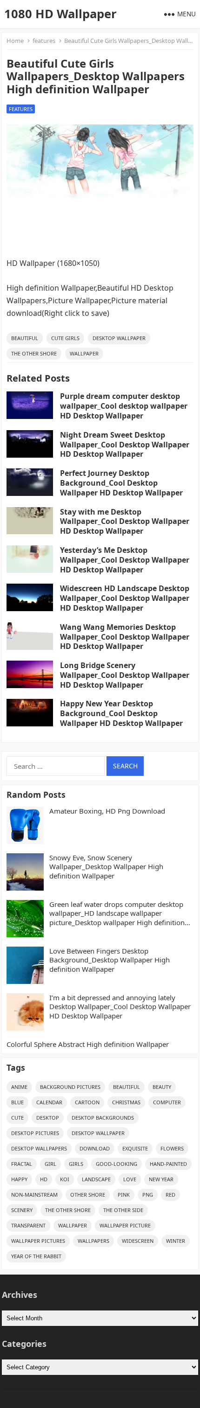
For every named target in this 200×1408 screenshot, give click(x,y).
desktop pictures (35, 1132)
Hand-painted (168, 1163)
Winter (175, 1240)
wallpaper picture (125, 1225)
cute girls (65, 338)
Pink (124, 1194)
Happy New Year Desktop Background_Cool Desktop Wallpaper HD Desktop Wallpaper (121, 713)
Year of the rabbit (36, 1256)
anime (19, 1086)
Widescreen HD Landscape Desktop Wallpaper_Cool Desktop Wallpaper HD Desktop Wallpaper (124, 598)
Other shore (87, 1194)
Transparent (28, 1225)
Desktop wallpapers (39, 1148)
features (44, 40)
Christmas (126, 1102)
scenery (22, 1209)
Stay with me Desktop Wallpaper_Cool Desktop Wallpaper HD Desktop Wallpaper (124, 522)
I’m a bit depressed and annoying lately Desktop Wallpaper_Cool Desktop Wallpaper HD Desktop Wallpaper (120, 1006)
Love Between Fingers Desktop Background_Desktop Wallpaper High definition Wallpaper (109, 960)
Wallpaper (84, 353)
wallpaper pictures (38, 1240)
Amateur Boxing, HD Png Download (107, 811)
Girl (50, 1163)
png (147, 1194)
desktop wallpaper (119, 338)
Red (170, 1194)
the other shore (34, 353)
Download (95, 1148)
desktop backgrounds (103, 1117)
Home (15, 40)
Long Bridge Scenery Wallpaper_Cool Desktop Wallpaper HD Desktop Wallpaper (124, 675)
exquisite (135, 1148)
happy (19, 1179)
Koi (64, 1179)
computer (167, 1102)
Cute (17, 1117)
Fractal (21, 1163)
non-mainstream (34, 1194)
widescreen (137, 1240)
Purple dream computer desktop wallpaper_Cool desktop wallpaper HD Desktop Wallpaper (123, 406)
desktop (47, 1117)
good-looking (116, 1163)
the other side (123, 1209)
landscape (96, 1179)
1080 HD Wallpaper (60, 14)
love (129, 1179)
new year (161, 1179)
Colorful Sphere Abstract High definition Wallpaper (88, 1044)
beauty (162, 1086)
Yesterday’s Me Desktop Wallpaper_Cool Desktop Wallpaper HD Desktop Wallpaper (124, 560)
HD (43, 1179)
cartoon (87, 1102)
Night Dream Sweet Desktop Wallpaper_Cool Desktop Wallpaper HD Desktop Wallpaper (124, 445)
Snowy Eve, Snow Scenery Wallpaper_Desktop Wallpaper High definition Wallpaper (106, 866)
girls (76, 1163)
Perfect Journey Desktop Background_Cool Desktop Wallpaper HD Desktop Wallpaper (121, 483)
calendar (49, 1102)
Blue (17, 1102)
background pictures (70, 1086)
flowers (172, 1148)
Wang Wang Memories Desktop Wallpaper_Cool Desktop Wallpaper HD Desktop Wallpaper (124, 637)
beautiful (24, 338)
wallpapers (93, 1240)
